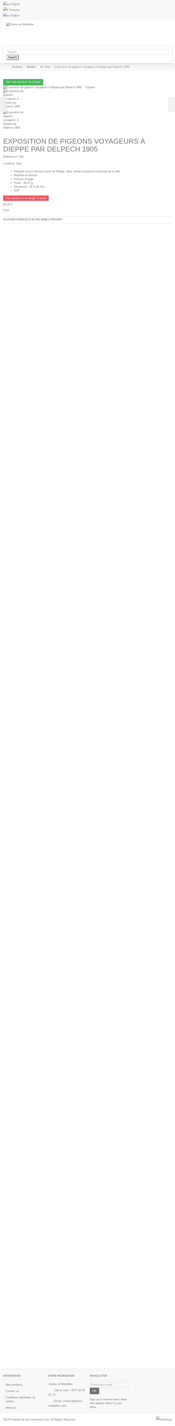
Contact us (12, 1391)
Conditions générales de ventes (20, 1399)
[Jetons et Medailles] (69, 33)
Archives (17, 66)
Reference (9, 156)
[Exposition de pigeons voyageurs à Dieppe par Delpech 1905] (87, 99)
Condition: (9, 163)
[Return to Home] (4, 67)
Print (6, 210)
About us (11, 1407)
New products (14, 1384)
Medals (31, 66)
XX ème (45, 66)
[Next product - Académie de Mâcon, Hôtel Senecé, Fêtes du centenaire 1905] (171, 66)
